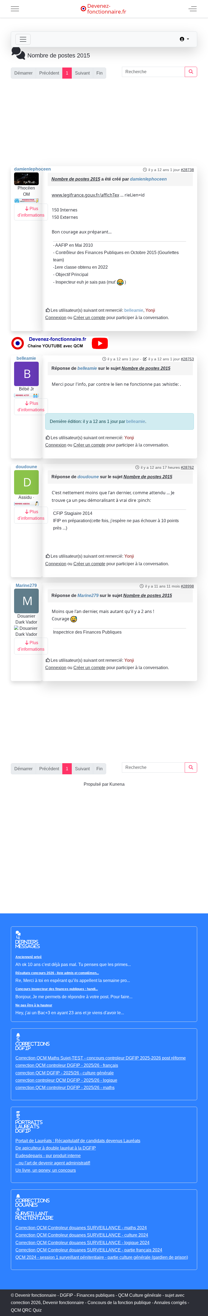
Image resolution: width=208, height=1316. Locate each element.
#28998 (187, 586)
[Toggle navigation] (23, 39)
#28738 (187, 170)
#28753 (187, 359)
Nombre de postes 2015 (75, 179)
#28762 (187, 467)
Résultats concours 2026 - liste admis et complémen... (57, 973)
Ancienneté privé (28, 957)
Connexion (55, 317)
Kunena (117, 784)
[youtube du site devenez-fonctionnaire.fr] (59, 343)
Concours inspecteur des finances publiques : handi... (56, 989)
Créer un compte (89, 317)
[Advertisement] (104, 123)
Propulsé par (96, 784)
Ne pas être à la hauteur (33, 1005)
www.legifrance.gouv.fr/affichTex (85, 195)
